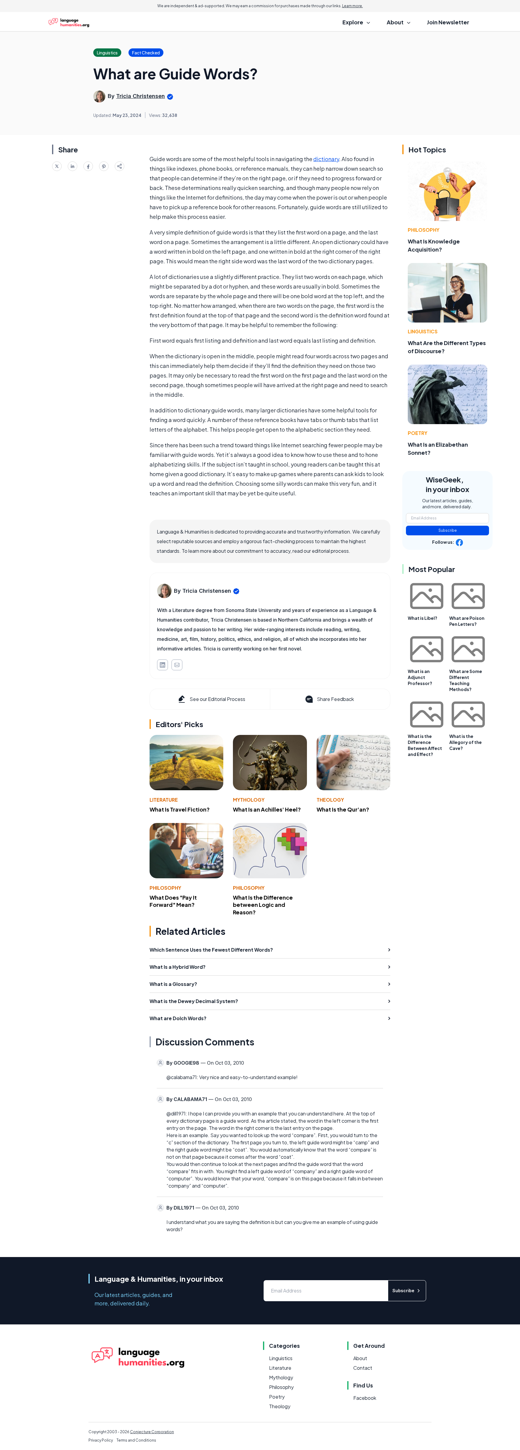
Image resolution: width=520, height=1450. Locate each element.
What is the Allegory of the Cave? (465, 742)
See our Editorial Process (217, 699)
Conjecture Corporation (152, 1432)
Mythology (249, 800)
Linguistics (423, 331)
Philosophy (165, 888)
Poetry (417, 433)
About (360, 1358)
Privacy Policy (100, 1440)
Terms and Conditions (136, 1440)
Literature (164, 800)
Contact (362, 1368)
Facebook (364, 1398)
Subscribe (447, 530)
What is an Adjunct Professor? (420, 677)
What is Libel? (422, 618)
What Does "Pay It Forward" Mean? (173, 901)
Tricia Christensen (140, 96)
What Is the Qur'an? (343, 809)
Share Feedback (335, 699)
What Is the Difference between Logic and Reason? (263, 905)
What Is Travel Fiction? (180, 809)
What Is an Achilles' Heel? (267, 809)
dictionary (326, 158)
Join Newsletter (448, 22)
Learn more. (352, 6)
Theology (330, 800)
